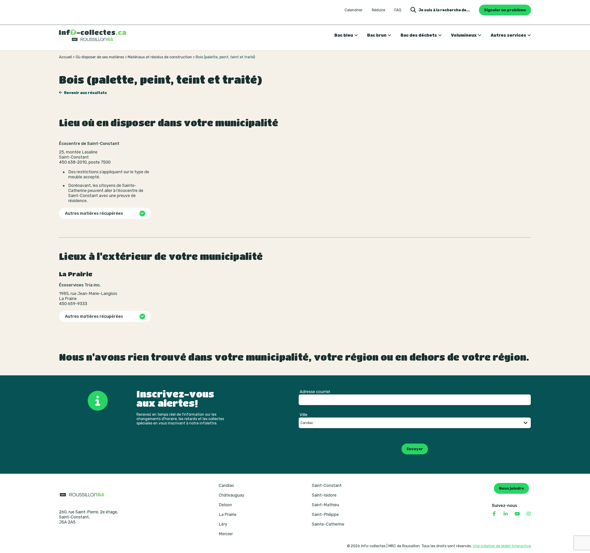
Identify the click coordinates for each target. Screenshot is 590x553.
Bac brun (376, 35)
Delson (225, 504)
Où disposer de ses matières (100, 57)
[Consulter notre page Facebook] (494, 514)
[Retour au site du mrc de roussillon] (82, 494)
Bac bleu (343, 35)
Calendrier (354, 10)
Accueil (65, 57)
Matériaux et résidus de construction (160, 57)
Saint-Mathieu (325, 504)
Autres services (508, 35)
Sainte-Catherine (328, 524)
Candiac (226, 485)
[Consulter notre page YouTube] (517, 514)
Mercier (226, 533)
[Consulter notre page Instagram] (528, 514)
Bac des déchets (419, 35)
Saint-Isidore (324, 495)
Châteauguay (231, 495)
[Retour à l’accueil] (92, 35)
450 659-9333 (73, 303)
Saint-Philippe (325, 514)
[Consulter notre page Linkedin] (505, 514)
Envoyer (415, 449)
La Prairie (227, 514)
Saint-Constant (327, 485)
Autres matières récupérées (94, 213)
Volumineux (464, 35)
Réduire (378, 10)
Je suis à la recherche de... (444, 10)
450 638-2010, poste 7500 (85, 162)
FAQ (397, 10)
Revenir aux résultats (85, 93)
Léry (223, 524)
